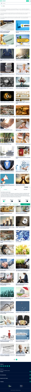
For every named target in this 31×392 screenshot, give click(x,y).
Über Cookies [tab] (25, 189)
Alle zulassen (25, 204)
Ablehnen (5, 204)
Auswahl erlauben (15, 204)
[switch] (12, 201)
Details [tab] (15, 189)
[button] (14, 21)
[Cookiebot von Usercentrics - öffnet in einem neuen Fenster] (25, 187)
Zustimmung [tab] (5, 189)
